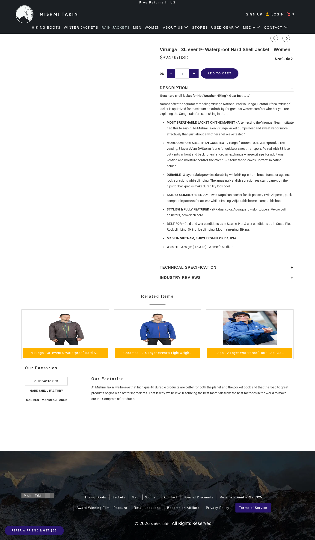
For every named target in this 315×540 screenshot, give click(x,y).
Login (277, 14)
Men (137, 27)
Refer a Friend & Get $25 (241, 497)
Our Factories (46, 381)
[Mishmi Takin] (46, 14)
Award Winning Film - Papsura (102, 507)
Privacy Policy (217, 507)
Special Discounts (198, 497)
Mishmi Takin (33, 495)
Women (152, 27)
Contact (274, 27)
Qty (162, 73)
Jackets (119, 497)
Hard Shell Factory (46, 390)
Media (250, 27)
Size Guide (282, 59)
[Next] (286, 38)
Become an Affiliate (183, 507)
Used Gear (223, 27)
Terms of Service (253, 507)
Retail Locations (147, 507)
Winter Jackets (81, 27)
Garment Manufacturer (46, 400)
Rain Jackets (115, 27)
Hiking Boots (46, 27)
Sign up (254, 14)
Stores (200, 27)
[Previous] (274, 38)
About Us (173, 27)
